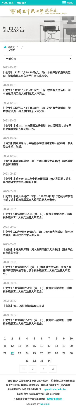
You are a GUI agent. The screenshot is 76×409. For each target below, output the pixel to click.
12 (12, 345)
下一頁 (43, 368)
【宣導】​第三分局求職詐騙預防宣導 (23, 305)
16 (41, 345)
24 (26, 353)
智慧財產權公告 (54, 399)
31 (26, 360)
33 (41, 360)
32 (34, 360)
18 (56, 345)
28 (56, 353)
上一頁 (32, 368)
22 (12, 353)
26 (41, 353)
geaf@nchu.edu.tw (55, 389)
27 (49, 353)
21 (4, 353)
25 (34, 353)
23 (19, 353)
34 (49, 360)
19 (63, 345)
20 (71, 345)
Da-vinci (45, 404)
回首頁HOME (11, 49)
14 (26, 345)
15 (34, 345)
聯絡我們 (21, 2)
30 (71, 353)
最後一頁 (52, 368)
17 (49, 345)
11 (5, 345)
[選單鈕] (68, 3)
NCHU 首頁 (7, 2)
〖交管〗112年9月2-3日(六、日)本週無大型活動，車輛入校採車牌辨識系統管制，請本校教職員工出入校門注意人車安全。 (37, 270)
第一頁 (23, 368)
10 (71, 338)
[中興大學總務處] (38, 11)
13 (19, 345)
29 (63, 353)
